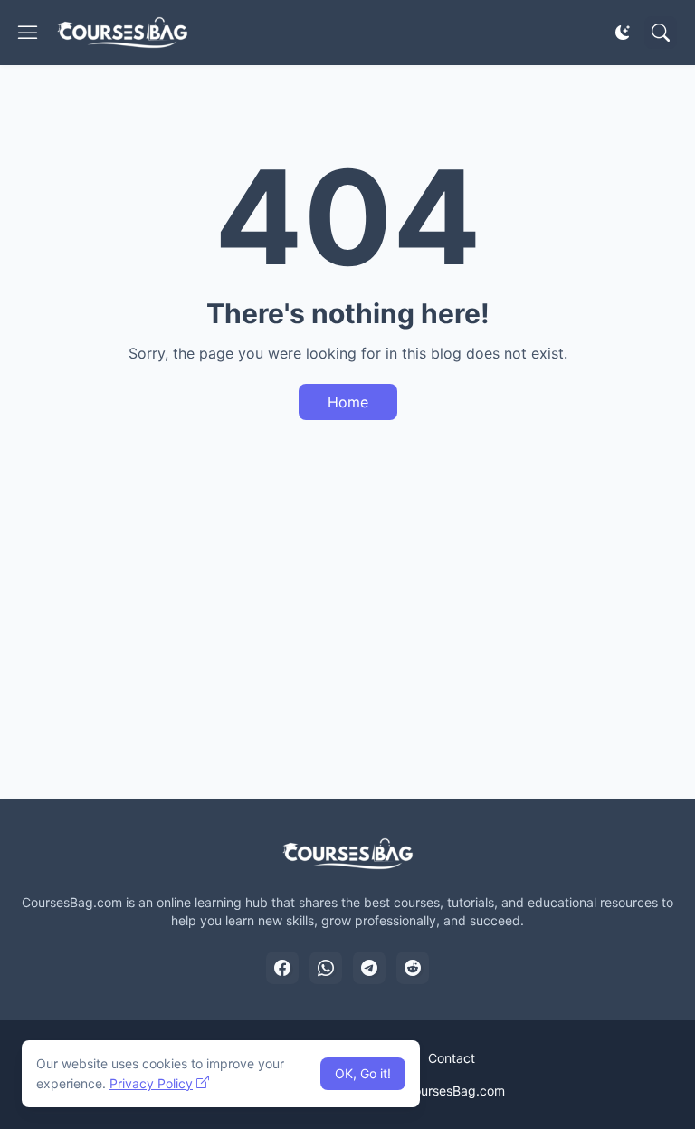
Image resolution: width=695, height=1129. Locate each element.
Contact (451, 1058)
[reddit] (412, 968)
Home (348, 402)
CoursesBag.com (455, 1090)
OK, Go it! (363, 1073)
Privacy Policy (151, 1083)
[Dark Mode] (622, 32)
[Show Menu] (28, 32)
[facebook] (282, 968)
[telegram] (369, 968)
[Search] (660, 32)
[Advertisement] (347, 634)
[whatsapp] (325, 968)
